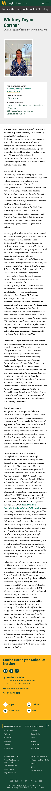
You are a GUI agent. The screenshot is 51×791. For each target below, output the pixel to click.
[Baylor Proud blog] (10, 782)
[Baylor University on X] (25, 782)
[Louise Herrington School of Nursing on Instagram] (17, 671)
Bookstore (7, 741)
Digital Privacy (9, 769)
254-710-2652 (13, 91)
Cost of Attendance (10, 765)
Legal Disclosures (10, 773)
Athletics (7, 734)
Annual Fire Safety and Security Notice (11, 761)
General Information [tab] (12, 726)
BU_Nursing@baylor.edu (18, 688)
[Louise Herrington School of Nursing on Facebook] (5, 671)
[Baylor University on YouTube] (40, 782)
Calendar (7, 744)
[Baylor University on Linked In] (30, 782)
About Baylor (8, 730)
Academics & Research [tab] (34, 726)
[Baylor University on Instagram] (20, 782)
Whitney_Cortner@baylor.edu (19, 88)
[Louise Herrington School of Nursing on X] (11, 671)
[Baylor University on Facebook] (15, 782)
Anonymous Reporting (11, 756)
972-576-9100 (13, 692)
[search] (42, 3)
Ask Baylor (7, 737)
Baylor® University (23, 785)
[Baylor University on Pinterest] (35, 782)
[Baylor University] (15, 3)
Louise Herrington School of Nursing (25, 9)
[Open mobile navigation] (48, 3)
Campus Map (8, 748)
